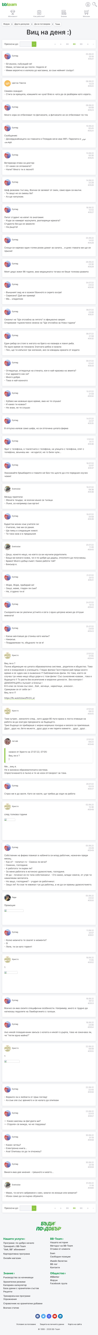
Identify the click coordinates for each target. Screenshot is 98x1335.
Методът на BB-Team (61, 1245)
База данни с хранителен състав (21, 1288)
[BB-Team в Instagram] (49, 1316)
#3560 (91, 1188)
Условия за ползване (26, 1324)
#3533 (91, 366)
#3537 (91, 468)
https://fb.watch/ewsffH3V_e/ (19, 698)
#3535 (91, 423)
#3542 (91, 607)
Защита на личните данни (52, 1324)
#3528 (91, 243)
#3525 (91, 158)
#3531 (91, 314)
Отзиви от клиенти (60, 1249)
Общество (57, 1273)
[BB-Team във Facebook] (37, 1316)
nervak (15, 741)
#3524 (91, 131)
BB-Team (56, 1238)
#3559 (91, 1167)
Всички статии (11, 1308)
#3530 (91, 287)
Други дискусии (21, 24)
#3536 (91, 444)
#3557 (91, 1116)
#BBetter (54, 1277)
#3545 (91, 714)
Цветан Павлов (19, 83)
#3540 (91, 549)
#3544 (91, 658)
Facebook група (58, 1283)
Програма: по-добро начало (18, 1243)
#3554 (91, 1027)
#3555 (91, 1051)
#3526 (91, 185)
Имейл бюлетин (58, 1261)
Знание (8, 1273)
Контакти (55, 1267)
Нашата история (59, 1242)
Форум (6, 24)
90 (81, 44)
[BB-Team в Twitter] (43, 1316)
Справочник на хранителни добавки (22, 1303)
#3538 (91, 492)
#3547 (91, 789)
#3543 (91, 631)
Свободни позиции (60, 1256)
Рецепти (7, 1291)
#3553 (91, 1003)
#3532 (91, 338)
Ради (14, 897)
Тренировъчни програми (16, 1296)
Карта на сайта (75, 1324)
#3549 (91, 850)
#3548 (91, 809)
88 (67, 44)
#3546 (91, 744)
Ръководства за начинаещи (18, 1277)
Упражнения (10, 1299)
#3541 (91, 580)
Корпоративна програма (16, 1254)
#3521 (91, 59)
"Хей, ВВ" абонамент (14, 1249)
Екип (52, 1253)
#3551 (91, 935)
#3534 (91, 396)
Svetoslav (16, 489)
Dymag (15, 56)
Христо (15, 655)
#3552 (91, 962)
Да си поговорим (42, 24)
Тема (57, 24)
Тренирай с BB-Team (14, 1246)
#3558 (91, 1140)
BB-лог (54, 1264)
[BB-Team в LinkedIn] (60, 1316)
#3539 (91, 519)
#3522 (91, 86)
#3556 (91, 1092)
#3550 (91, 900)
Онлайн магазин (12, 1258)
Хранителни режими (14, 1281)
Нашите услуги (13, 1238)
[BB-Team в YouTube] (54, 1316)
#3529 (91, 267)
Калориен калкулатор (15, 1285)
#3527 (91, 212)
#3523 (91, 110)
